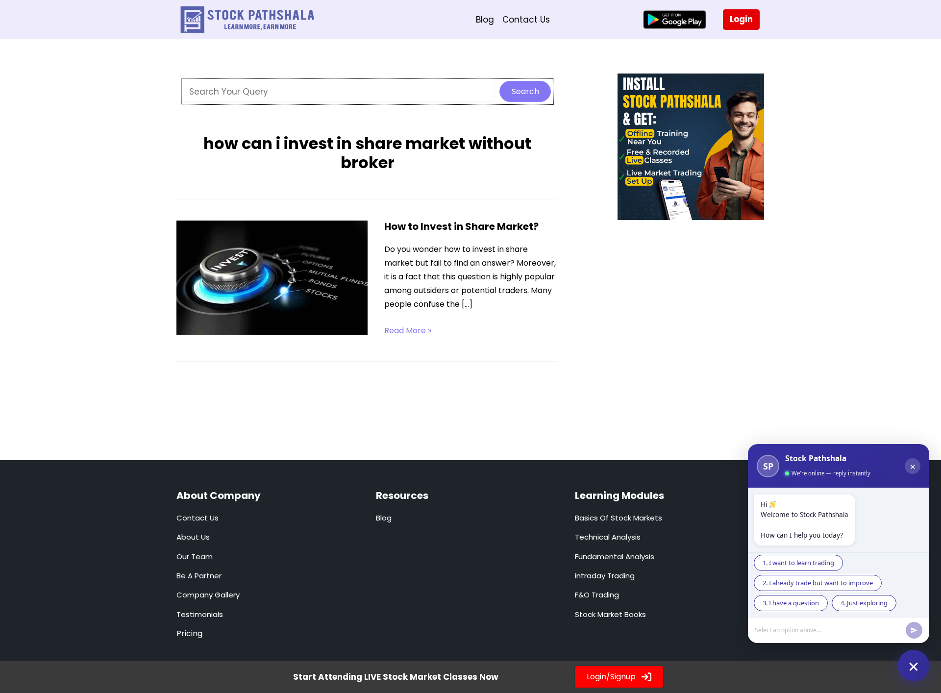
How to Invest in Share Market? (461, 226)
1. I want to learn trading (798, 562)
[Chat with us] (913, 665)
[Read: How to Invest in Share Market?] (272, 277)
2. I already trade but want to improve (818, 582)
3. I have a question (791, 602)
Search (525, 91)
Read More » (407, 331)
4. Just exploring (864, 602)
